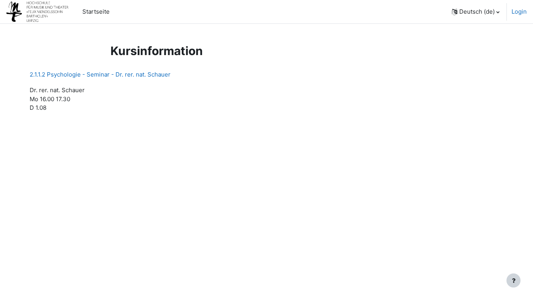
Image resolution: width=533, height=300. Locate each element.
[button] (475, 11)
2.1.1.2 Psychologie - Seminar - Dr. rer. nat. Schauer (100, 74)
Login (519, 11)
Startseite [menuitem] (96, 11)
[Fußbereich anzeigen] (513, 280)
